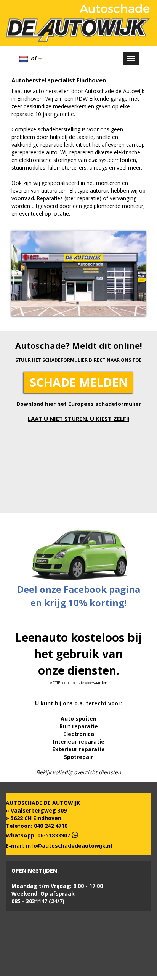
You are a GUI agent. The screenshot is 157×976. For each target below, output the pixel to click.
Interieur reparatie (78, 741)
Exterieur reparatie (78, 749)
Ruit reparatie (78, 726)
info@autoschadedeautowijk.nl (69, 845)
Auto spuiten (78, 718)
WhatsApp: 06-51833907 (39, 835)
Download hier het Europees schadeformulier (78, 403)
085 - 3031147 (29, 901)
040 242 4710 (50, 825)
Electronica (78, 733)
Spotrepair (78, 756)
